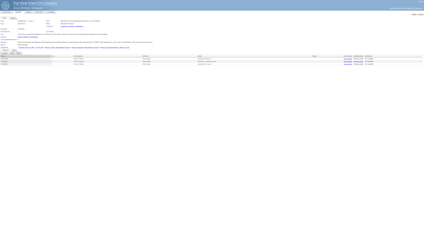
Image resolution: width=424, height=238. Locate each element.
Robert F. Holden (23, 37)
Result (314, 56)
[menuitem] (4, 53)
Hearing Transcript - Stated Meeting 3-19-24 (85, 47)
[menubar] (11, 53)
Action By (145, 56)
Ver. (53, 56)
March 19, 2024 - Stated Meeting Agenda (57, 47)
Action (200, 56)
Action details (348, 59)
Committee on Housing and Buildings (72, 26)
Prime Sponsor (78, 56)
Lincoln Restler (33, 37)
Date (2, 56)
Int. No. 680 (39, 47)
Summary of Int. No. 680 (26, 47)
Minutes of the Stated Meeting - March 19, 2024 (114, 47)
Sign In (421, 1)
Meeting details (358, 61)
